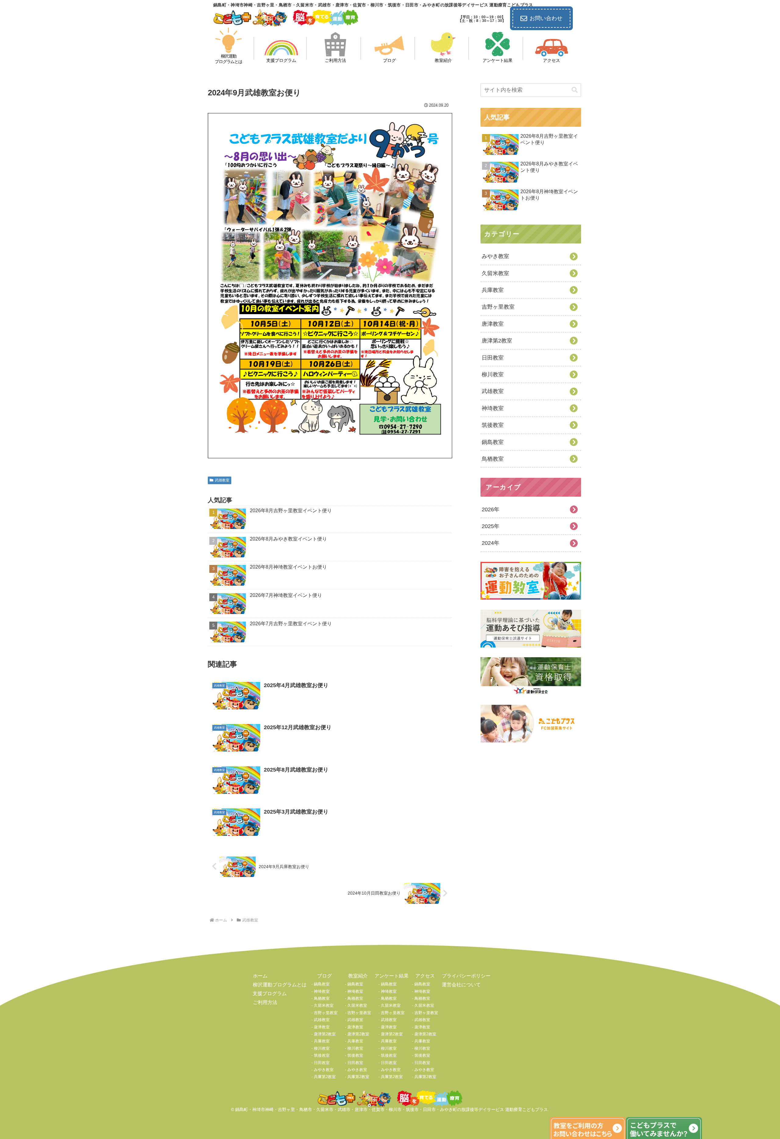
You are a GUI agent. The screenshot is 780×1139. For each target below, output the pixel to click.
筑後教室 (322, 1055)
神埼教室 (322, 991)
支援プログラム (270, 993)
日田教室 (322, 1062)
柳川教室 (322, 1048)
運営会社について (461, 984)
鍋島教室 (322, 984)
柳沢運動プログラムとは (280, 984)
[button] (574, 90)
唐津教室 (322, 1027)
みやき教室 (324, 1069)
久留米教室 (324, 1005)
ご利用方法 (265, 1002)
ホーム (260, 975)
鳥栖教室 (322, 998)
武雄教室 (222, 480)
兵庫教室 (322, 1041)
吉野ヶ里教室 (326, 1012)
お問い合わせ (546, 18)
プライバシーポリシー (466, 975)
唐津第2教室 (325, 1034)
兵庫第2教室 (325, 1076)
